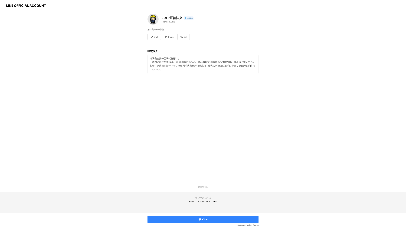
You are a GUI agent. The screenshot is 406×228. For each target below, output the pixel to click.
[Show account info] (188, 18)
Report (192, 201)
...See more (155, 69)
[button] (169, 37)
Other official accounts (207, 201)
